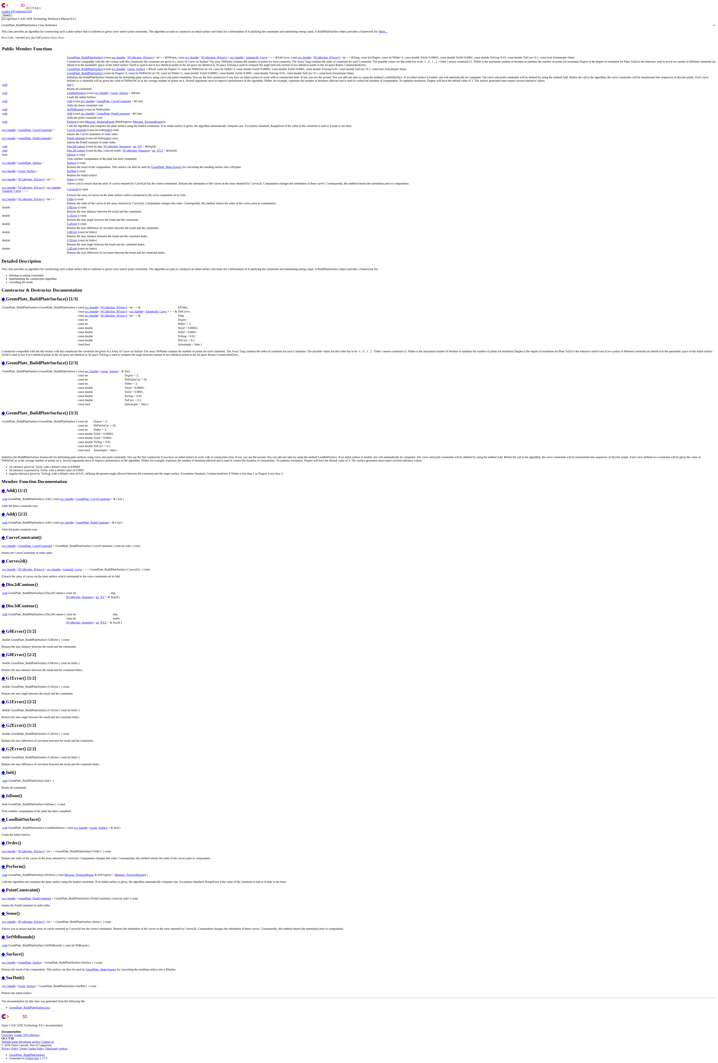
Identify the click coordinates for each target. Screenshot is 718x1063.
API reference (31, 1035)
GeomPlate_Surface (30, 162)
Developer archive (30, 1041)
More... (383, 31)
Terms (23, 1048)
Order (70, 199)
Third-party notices (56, 1048)
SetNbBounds (75, 109)
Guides (5, 11)
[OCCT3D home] (13, 8)
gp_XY (137, 146)
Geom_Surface (136, 69)
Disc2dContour (76, 146)
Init (69, 84)
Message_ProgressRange (100, 121)
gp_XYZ (157, 150)
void (4, 84)
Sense (70, 179)
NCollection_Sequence (117, 146)
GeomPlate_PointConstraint (113, 113)
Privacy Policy (10, 1048)
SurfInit (71, 171)
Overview (7, 1035)
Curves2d (72, 189)
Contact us (47, 1041)
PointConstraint (76, 138)
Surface (71, 162)
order (108, 130)
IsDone (71, 154)
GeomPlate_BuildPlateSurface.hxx (29, 1007)
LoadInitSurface (76, 93)
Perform (71, 121)
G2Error (72, 223)
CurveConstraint (76, 130)
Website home (9, 1041)
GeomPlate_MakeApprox (166, 167)
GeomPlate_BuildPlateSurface (85, 57)
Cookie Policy (35, 1048)
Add (69, 101)
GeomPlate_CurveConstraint (114, 101)
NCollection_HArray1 (140, 57)
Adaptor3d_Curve (256, 57)
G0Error (72, 207)
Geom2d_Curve (11, 191)
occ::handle (118, 57)
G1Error (72, 215)
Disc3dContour (76, 150)
